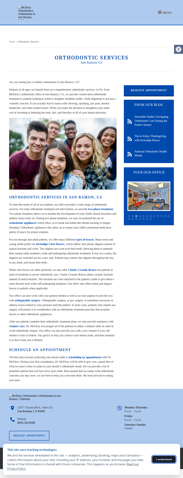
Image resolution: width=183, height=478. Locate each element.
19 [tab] (151, 219)
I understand (164, 459)
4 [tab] (140, 216)
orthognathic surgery (27, 300)
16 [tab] (140, 219)
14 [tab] (133, 219)
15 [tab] (136, 219)
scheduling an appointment (84, 357)
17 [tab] (143, 219)
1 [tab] (129, 216)
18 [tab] (147, 219)
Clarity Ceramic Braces (82, 269)
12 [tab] (168, 216)
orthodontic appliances (23, 222)
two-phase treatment (100, 209)
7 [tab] (151, 216)
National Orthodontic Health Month (151, 153)
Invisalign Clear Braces (50, 244)
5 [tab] (143, 216)
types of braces (85, 239)
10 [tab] (161, 216)
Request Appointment (149, 90)
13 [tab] (129, 219)
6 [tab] (147, 216)
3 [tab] (136, 216)
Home (12, 41)
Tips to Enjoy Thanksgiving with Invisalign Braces (150, 138)
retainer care (17, 326)
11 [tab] (165, 216)
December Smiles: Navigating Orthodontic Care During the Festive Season (151, 120)
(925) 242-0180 (26, 422)
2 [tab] (133, 216)
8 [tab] (154, 216)
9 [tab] (158, 216)
